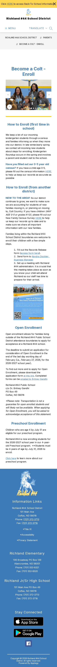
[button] (27, 108)
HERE (10, 3)
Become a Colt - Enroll (31, 44)
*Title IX (27, 529)
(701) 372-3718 (30, 523)
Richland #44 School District (21, 37)
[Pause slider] (9, 106)
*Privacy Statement (27, 540)
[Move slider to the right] (49, 95)
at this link (29, 375)
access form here (30, 253)
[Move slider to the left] (8, 95)
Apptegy (34, 663)
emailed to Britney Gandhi (33, 379)
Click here (11, 458)
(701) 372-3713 (31, 519)
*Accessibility (27, 534)
